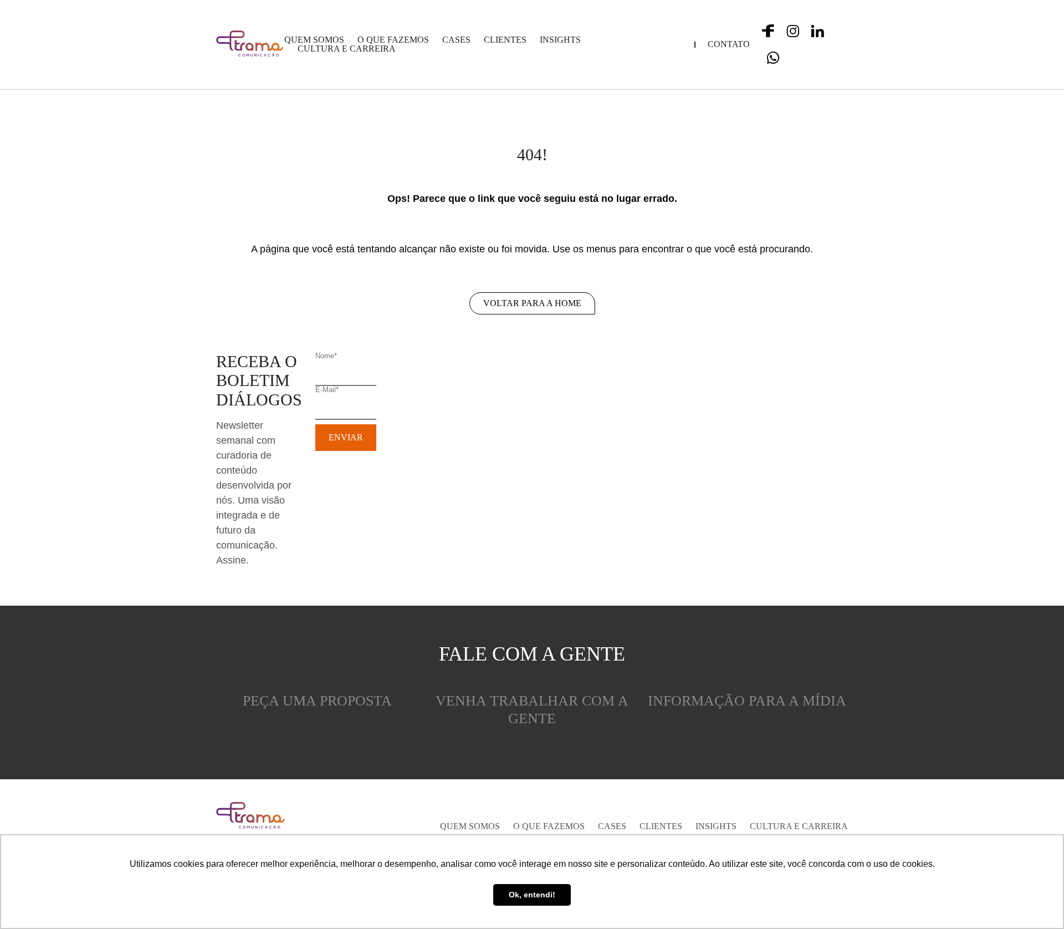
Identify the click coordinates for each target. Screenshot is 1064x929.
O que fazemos (393, 39)
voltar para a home (532, 303)
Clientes (505, 39)
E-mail (327, 389)
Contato (729, 44)
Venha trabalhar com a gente (532, 710)
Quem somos (314, 39)
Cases (456, 39)
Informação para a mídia (747, 701)
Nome (326, 355)
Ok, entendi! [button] (532, 894)
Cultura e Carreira (347, 48)
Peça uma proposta (317, 701)
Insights (560, 39)
